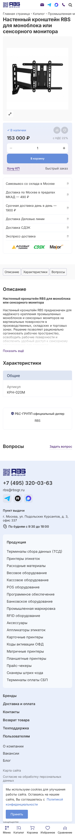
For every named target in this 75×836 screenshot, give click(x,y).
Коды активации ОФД (25, 644)
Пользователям (16, 736)
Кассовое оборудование (28, 580)
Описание (12, 272)
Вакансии (11, 753)
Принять (17, 814)
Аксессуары (17, 623)
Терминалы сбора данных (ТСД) (34, 551)
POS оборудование (23, 587)
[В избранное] (64, 130)
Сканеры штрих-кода (25, 673)
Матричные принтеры (25, 651)
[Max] (56, 5)
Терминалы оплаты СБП (27, 680)
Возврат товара (16, 720)
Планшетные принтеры (26, 658)
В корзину (37, 158)
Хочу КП (13, 168)
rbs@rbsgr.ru (14, 490)
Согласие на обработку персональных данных (32, 778)
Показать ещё (13, 351)
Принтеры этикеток (23, 559)
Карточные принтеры (25, 637)
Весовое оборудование (27, 573)
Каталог (39, 14)
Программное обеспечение (31, 594)
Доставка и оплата (19, 704)
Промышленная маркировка (31, 609)
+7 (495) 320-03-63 (27, 483)
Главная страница (16, 14)
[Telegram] (49, 5)
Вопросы (58, 272)
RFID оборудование (23, 616)
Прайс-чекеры (19, 666)
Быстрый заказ (56, 168)
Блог (7, 760)
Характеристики (35, 272)
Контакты (11, 712)
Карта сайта (12, 770)
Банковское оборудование (30, 601)
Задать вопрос (61, 446)
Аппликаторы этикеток (26, 630)
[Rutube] (17, 498)
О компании (13, 746)
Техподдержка (16, 728)
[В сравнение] (56, 130)
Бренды (10, 696)
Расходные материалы (26, 566)
